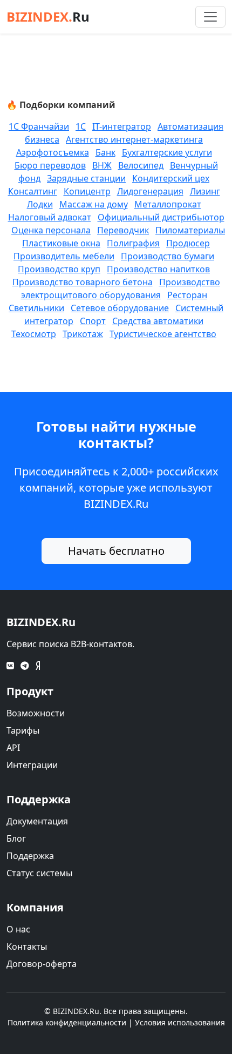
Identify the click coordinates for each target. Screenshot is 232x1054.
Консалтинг (32, 191)
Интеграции (32, 765)
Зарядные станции (86, 178)
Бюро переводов (50, 165)
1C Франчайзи (39, 126)
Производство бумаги (167, 256)
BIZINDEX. (48, 16)
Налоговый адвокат (49, 217)
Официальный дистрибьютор (161, 217)
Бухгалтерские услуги (167, 152)
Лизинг (205, 191)
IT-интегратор (121, 126)
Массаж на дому (93, 204)
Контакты (26, 946)
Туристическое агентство (163, 334)
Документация (37, 821)
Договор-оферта (41, 964)
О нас (18, 929)
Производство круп (59, 269)
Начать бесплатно (116, 550)
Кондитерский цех (170, 178)
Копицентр (87, 191)
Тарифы (22, 730)
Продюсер (188, 243)
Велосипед (140, 165)
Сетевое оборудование (120, 308)
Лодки (40, 204)
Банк (105, 152)
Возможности (35, 713)
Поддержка (30, 856)
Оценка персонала (51, 230)
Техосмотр (33, 334)
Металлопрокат (167, 204)
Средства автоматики (157, 321)
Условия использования (180, 1022)
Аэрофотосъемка (52, 152)
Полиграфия (133, 243)
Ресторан (187, 295)
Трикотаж (83, 334)
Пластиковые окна (61, 243)
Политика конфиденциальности (67, 1022)
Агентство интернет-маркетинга (134, 139)
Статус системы (39, 873)
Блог (16, 838)
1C (81, 126)
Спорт (93, 321)
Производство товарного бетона (82, 282)
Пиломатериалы (190, 230)
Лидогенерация (150, 191)
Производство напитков (158, 269)
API (13, 748)
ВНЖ (102, 165)
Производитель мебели (63, 256)
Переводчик (123, 230)
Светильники (36, 308)
